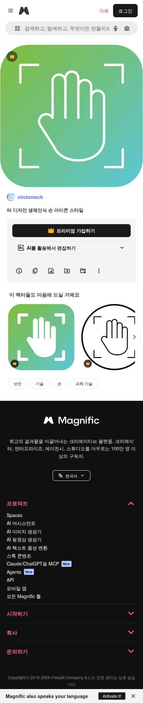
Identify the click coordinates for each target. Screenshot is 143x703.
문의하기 (17, 651)
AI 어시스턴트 (21, 523)
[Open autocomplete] (15, 28)
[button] (71, 475)
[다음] (134, 337)
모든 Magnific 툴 (24, 596)
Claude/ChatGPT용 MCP (38, 563)
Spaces (14, 515)
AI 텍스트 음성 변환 (27, 547)
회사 (12, 632)
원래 (38, 56)
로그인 (125, 10)
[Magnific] (71, 422)
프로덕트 (17, 503)
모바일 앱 (17, 588)
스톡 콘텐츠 (19, 555)
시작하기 (17, 613)
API (10, 579)
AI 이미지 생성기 (24, 531)
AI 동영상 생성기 (24, 539)
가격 (103, 10)
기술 (40, 383)
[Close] (133, 696)
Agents (20, 572)
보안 (18, 383)
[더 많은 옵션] (98, 270)
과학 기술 (83, 383)
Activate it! (112, 696)
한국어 (71, 476)
